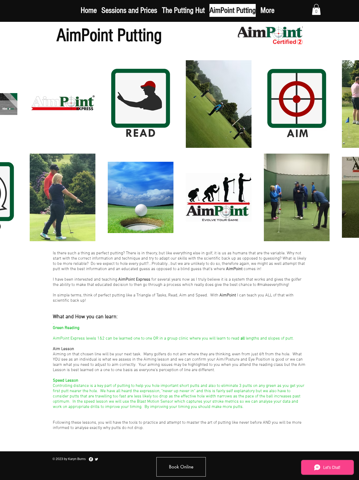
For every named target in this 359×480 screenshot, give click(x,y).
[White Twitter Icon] (96, 459)
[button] (316, 9)
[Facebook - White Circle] (91, 459)
